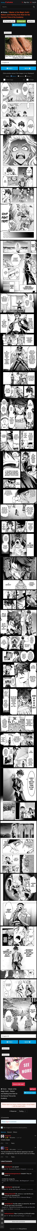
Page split (22, 21)
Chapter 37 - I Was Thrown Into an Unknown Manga (16, 1197)
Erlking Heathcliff (9, 1194)
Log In (34, 2)
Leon (6, 1147)
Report (32, 21)
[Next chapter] (2, 1219)
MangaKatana (23, 1229)
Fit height (31, 79)
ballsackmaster (9, 1213)
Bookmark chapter (19, 25)
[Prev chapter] (2, 1215)
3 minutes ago (30, 1189)
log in (7, 1122)
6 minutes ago (17, 1209)
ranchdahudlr (8, 1203)
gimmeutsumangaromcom (12, 1173)
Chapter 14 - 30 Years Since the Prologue (13, 1216)
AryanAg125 (8, 1167)
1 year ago (19, 1137)
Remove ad (8, 33)
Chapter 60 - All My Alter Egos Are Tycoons (14, 1189)
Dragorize (8, 1136)
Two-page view (9, 21)
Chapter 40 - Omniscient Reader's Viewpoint (14, 1169)
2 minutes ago (30, 1169)
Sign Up (26, 2)
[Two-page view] (2, 1211)
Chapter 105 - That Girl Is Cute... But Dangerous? (15, 1180)
